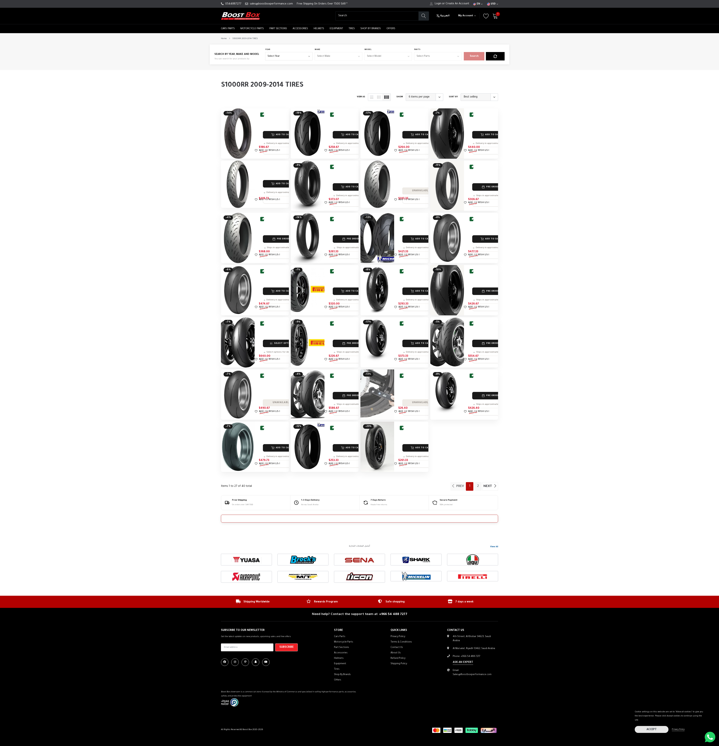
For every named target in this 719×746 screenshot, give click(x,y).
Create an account (457, 3)
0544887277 (233, 4)
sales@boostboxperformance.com (271, 4)
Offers (390, 28)
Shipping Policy (399, 664)
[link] (238, 133)
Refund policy (398, 658)
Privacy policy (398, 636)
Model (368, 50)
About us (396, 653)
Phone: (466, 656)
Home (224, 39)
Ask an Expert (463, 662)
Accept (652, 729)
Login (438, 3)
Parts (417, 50)
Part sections (278, 28)
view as (361, 97)
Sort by (453, 97)
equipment (336, 28)
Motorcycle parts (252, 28)
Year (267, 50)
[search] (423, 16)
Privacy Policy (678, 729)
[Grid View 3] (378, 97)
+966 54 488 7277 (393, 614)
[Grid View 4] (386, 97)
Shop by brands (370, 28)
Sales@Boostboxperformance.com (472, 674)
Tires (352, 28)
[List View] (371, 97)
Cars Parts (228, 28)
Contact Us (397, 647)
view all (494, 547)
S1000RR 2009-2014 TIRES (245, 39)
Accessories (300, 28)
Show (399, 97)
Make (317, 50)
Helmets (319, 28)
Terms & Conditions (401, 642)
